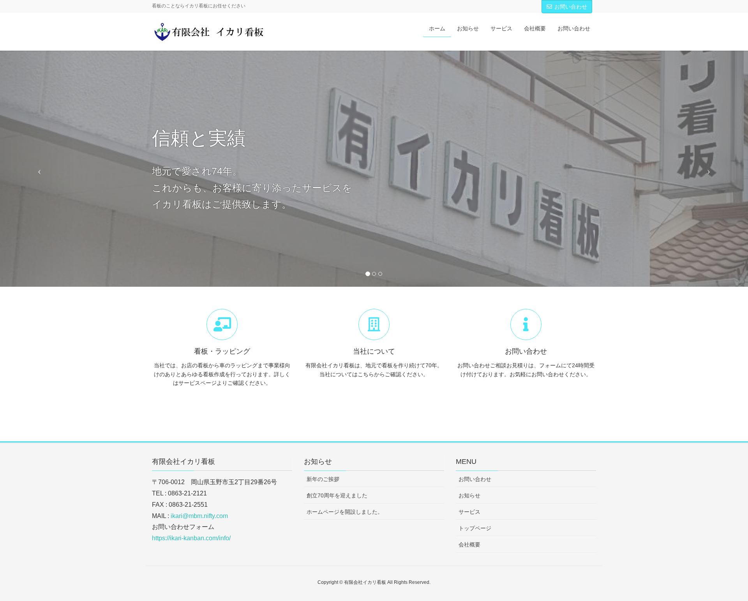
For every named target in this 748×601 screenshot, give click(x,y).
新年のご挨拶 (323, 479)
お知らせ (469, 495)
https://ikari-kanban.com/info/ (191, 538)
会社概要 (469, 544)
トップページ (475, 528)
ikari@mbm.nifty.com (199, 516)
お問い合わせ (570, 7)
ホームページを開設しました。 (345, 512)
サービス (469, 512)
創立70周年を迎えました (337, 495)
